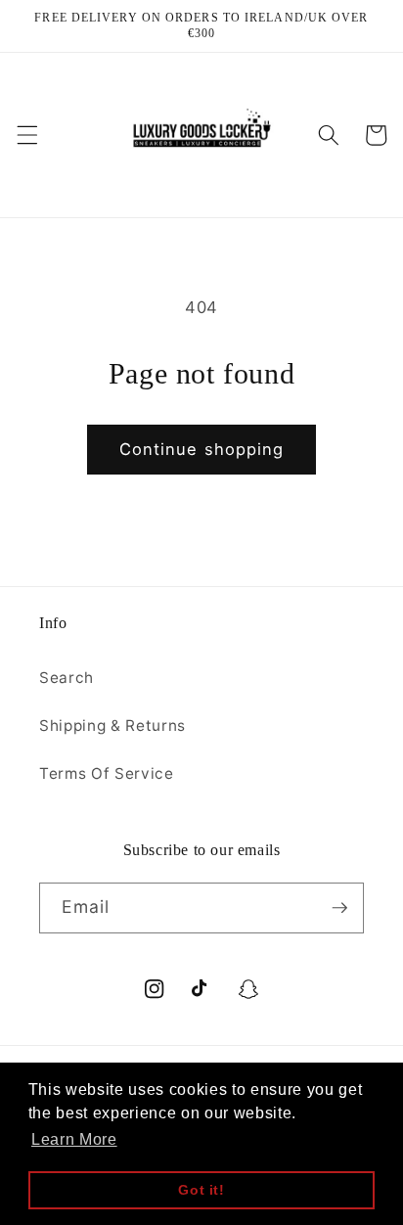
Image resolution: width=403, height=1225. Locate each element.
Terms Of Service (106, 773)
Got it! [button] (201, 1190)
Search (66, 677)
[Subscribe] (339, 908)
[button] (26, 135)
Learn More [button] (74, 1139)
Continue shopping (202, 449)
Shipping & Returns (112, 725)
